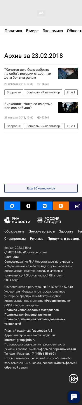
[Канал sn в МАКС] (12, 206)
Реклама (36, 239)
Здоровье (66, 231)
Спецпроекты (15, 239)
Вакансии (11, 257)
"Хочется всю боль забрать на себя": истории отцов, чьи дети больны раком (27, 74)
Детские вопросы (42, 231)
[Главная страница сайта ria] (26, 41)
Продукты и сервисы (64, 239)
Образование (14, 231)
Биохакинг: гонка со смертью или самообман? (28, 106)
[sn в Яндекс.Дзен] (28, 206)
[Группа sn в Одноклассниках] (61, 206)
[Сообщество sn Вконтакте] (44, 206)
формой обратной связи (58, 349)
